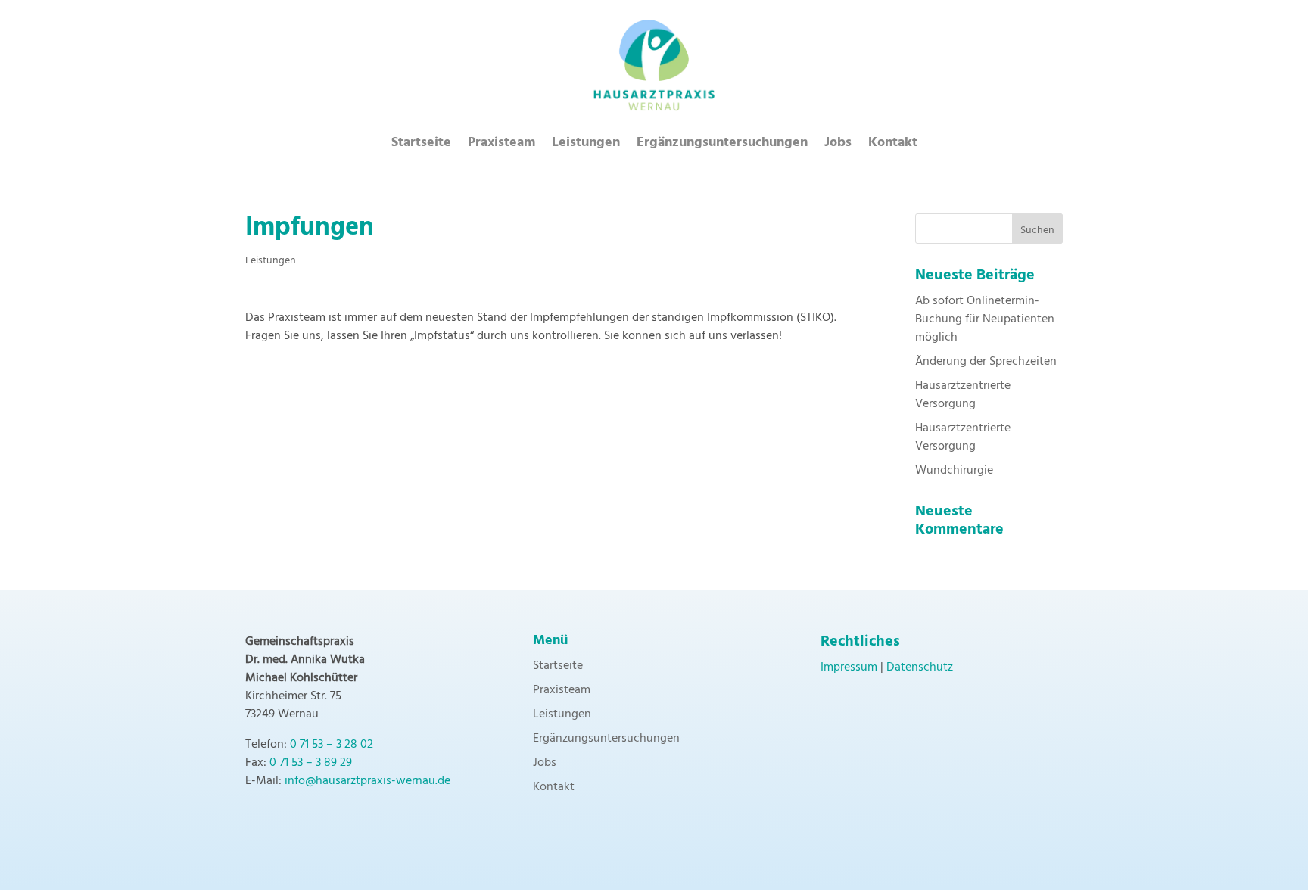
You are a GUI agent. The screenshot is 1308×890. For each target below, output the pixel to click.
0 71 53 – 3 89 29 (310, 763)
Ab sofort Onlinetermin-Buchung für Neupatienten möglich (984, 319)
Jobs (838, 146)
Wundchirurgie (954, 471)
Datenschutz (919, 667)
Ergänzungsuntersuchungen (722, 146)
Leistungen (586, 146)
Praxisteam (501, 146)
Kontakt (892, 146)
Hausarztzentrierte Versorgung (963, 395)
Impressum (849, 667)
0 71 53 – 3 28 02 (331, 745)
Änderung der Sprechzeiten (986, 362)
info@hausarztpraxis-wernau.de (367, 781)
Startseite (421, 146)
